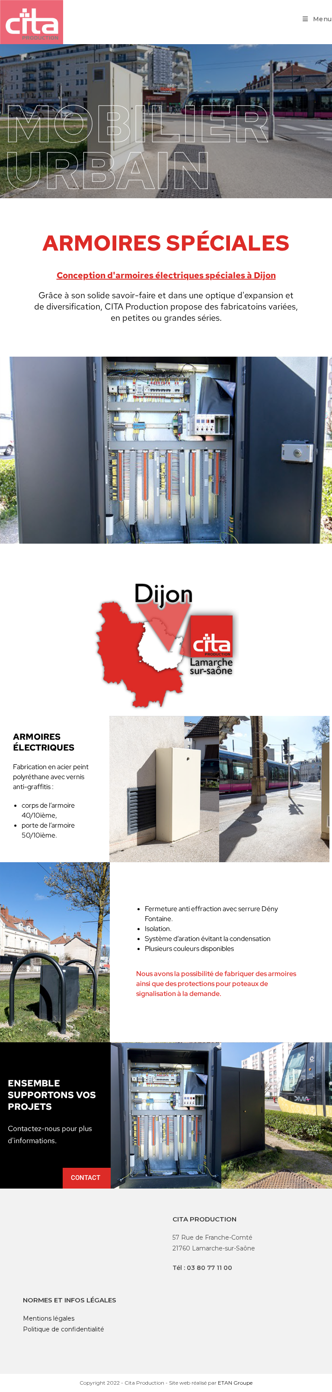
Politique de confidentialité (63, 1329)
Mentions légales (48, 1318)
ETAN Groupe (235, 1382)
